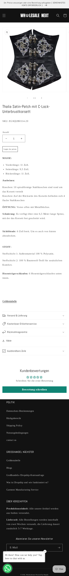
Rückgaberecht (13, 418)
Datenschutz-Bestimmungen (20, 411)
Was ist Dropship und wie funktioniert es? (27, 482)
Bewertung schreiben (34, 389)
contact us (11, 440)
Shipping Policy (14, 425)
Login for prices (10, 149)
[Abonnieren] (58, 547)
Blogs (9, 468)
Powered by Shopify (42, 575)
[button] (4, 15)
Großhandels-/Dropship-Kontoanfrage (25, 475)
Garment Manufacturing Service (22, 490)
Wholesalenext (30, 575)
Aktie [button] (9, 340)
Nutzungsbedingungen (17, 433)
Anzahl (5, 132)
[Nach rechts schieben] (41, 98)
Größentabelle (9, 301)
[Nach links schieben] (27, 98)
